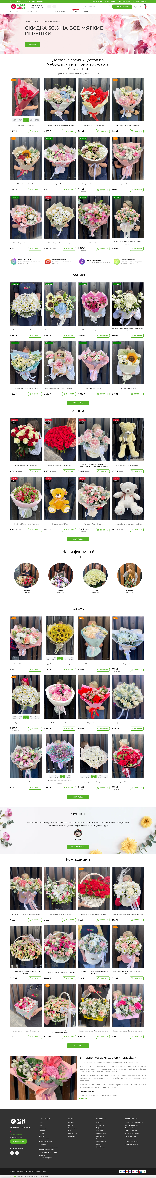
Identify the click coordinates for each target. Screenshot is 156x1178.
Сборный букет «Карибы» (93, 664)
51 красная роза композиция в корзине (94, 914)
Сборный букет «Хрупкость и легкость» (26, 243)
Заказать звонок (18, 1141)
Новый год (100, 1139)
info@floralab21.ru (16, 1137)
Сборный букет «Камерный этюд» (127, 125)
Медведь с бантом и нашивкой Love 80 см (128, 524)
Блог (137, 1)
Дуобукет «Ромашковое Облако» (26, 723)
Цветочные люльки (131, 1141)
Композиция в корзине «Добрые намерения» (60, 972)
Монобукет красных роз (26, 125)
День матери (100, 1131)
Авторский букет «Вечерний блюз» (94, 184)
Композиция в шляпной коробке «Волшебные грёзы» (127, 330)
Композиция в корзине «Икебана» (60, 914)
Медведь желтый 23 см (60, 524)
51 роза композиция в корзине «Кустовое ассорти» (26, 973)
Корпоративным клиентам (48, 1147)
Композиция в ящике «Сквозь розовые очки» (128, 1031)
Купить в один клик (26, 114)
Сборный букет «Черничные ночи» (93, 330)
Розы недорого (130, 1136)
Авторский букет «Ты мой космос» (93, 243)
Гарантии (42, 1144)
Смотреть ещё (78, 403)
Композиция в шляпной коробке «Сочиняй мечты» (127, 973)
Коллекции (74, 10)
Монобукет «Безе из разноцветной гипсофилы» (60, 782)
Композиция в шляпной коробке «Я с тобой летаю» (127, 243)
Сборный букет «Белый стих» (127, 664)
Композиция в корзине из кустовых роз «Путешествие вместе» (60, 1031)
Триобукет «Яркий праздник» (94, 125)
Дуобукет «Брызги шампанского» (128, 723)
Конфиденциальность (46, 1149)
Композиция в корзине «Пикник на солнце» (60, 330)
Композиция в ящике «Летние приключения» (94, 1031)
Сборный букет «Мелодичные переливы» (60, 125)
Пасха (98, 1144)
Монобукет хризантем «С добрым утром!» (94, 782)
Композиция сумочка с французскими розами (60, 388)
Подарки (87, 11)
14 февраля (100, 1128)
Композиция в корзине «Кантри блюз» (26, 330)
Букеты (48, 11)
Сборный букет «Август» (128, 388)
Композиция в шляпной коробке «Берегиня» (128, 914)
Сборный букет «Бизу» (93, 388)
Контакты (143, 1)
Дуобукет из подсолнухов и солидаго (59, 664)
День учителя (101, 1141)
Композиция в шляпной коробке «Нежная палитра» (94, 973)
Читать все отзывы (78, 847)
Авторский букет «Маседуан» (94, 524)
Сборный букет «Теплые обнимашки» (26, 664)
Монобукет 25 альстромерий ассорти (26, 524)
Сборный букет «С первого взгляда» (26, 388)
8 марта (99, 1122)
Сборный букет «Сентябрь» (26, 184)
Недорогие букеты (131, 1131)
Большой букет (130, 1128)
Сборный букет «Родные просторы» (60, 243)
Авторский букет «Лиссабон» (26, 782)
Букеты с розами (27, 11)
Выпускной (100, 1136)
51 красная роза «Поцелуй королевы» (59, 465)
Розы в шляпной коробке (134, 1122)
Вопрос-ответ (126, 1)
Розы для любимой (132, 1133)
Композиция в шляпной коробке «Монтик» (26, 914)
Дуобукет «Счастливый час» (60, 723)
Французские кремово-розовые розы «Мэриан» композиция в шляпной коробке (94, 466)
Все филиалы (39, 1)
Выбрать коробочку (37, 41)
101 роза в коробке (131, 1125)
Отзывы (119, 1)
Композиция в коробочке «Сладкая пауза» (26, 1031)
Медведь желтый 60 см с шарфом (127, 465)
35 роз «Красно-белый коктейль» (26, 465)
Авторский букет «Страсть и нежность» (94, 723)
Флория (13, 1176)
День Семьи (100, 1147)
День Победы (101, 1133)
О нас (133, 1)
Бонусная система (97, 1)
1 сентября (14, 11)
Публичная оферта (45, 1158)
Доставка (106, 1)
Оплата (113, 1)
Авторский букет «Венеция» (127, 184)
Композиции (60, 11)
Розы (38, 11)
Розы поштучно (130, 1139)
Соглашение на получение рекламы (48, 1153)
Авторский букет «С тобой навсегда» (60, 184)
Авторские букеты (131, 1144)
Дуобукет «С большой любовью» (128, 782)
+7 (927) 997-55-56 (37, 7)
